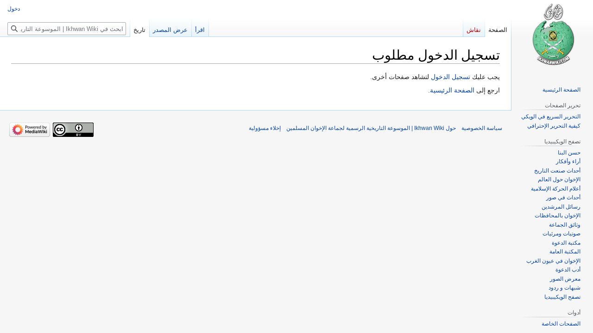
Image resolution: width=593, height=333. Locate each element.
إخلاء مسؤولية (265, 128)
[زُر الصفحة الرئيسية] (552, 37)
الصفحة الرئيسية (452, 90)
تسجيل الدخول (450, 76)
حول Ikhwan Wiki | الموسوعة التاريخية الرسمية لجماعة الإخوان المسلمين (371, 128)
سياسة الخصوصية (481, 128)
